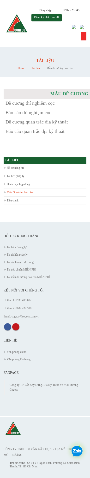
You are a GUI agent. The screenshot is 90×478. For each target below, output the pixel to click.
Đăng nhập (45, 10)
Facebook (7, 326)
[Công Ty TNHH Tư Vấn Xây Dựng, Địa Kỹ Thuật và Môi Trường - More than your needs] (17, 23)
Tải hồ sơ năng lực (17, 247)
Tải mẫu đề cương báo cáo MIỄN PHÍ (28, 277)
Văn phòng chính (16, 352)
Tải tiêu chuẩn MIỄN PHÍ (21, 269)
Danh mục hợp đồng (18, 184)
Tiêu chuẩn (13, 200)
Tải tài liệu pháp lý (17, 254)
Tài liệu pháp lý (15, 176)
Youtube (15, 326)
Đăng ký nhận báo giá (46, 17)
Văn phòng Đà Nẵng (18, 359)
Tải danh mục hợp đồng (20, 262)
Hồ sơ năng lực (15, 167)
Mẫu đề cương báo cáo (20, 192)
